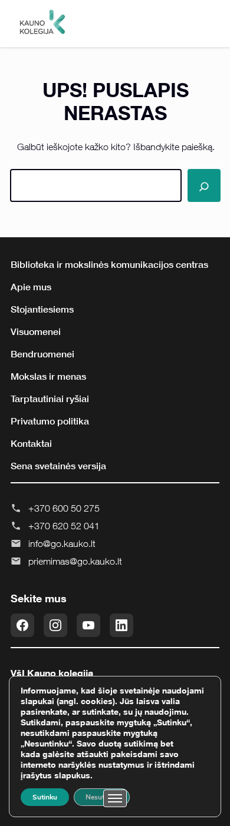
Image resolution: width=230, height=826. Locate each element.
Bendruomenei (42, 354)
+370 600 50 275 (64, 508)
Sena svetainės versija (58, 466)
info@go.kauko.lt (62, 543)
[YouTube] (88, 625)
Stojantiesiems (42, 309)
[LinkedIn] (121, 625)
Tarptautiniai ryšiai (50, 398)
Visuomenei (36, 331)
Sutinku (44, 797)
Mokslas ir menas (48, 376)
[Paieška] (204, 185)
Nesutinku (102, 797)
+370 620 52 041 (64, 525)
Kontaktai (31, 443)
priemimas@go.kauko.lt (75, 561)
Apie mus (31, 287)
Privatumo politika (50, 421)
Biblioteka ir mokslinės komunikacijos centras (109, 264)
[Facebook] (22, 625)
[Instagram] (55, 625)
